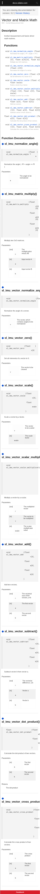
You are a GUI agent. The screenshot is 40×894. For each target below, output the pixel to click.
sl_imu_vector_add (19, 99)
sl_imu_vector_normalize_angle (25, 66)
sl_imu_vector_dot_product (23, 116)
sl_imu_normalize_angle (22, 51)
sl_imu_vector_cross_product (24, 124)
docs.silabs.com (20, 3)
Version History (22, 13)
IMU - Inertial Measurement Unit (12, 23)
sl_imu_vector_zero (19, 74)
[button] (20, 892)
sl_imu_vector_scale (20, 80)
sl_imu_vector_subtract (22, 108)
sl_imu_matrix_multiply (22, 57)
